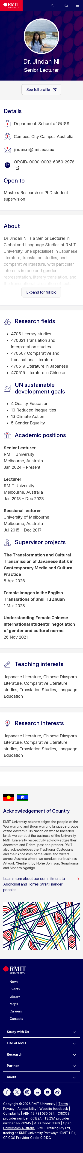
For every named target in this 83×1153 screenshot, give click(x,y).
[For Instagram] (27, 1092)
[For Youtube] (47, 1092)
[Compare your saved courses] (55, 5)
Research (14, 1054)
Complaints (11, 1113)
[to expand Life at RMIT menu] (74, 1043)
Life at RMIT (17, 1043)
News (14, 982)
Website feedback (53, 1109)
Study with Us (18, 1032)
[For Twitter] (17, 1092)
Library (15, 996)
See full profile (38, 89)
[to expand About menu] (74, 1077)
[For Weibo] (57, 1092)
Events (15, 989)
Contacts (16, 1019)
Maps (14, 1004)
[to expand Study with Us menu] (74, 1032)
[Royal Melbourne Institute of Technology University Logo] (11, 5)
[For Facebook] (7, 1092)
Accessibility (27, 1109)
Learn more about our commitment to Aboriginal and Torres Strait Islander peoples (34, 884)
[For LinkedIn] (37, 1092)
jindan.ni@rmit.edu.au (34, 149)
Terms (63, 1104)
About (11, 1077)
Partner (13, 1066)
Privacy (9, 1109)
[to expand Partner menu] (74, 1065)
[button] (66, 5)
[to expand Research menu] (74, 1054)
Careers (16, 1011)
